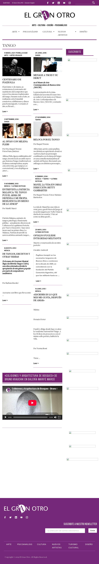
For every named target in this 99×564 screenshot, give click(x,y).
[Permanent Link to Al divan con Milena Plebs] (16, 131)
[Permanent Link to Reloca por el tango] (47, 129)
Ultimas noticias (19, 186)
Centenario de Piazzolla (11, 81)
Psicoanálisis (30, 31)
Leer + (5, 111)
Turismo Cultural (73, 546)
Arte (13, 32)
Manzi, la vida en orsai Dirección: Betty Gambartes (47, 187)
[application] (32, 403)
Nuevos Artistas (61, 33)
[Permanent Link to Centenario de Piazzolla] (16, 66)
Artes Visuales (16, 55)
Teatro (38, 120)
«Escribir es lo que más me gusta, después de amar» (47, 297)
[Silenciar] (55, 417)
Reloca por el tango (46, 139)
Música (38, 179)
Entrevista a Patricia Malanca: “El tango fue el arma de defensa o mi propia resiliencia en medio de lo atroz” (16, 196)
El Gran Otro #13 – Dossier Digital (23, 3)
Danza (37, 55)
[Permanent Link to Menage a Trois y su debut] (47, 64)
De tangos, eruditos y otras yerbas (16, 255)
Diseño (83, 31)
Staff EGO (6, 3)
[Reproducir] (5, 417)
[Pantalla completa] (59, 417)
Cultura (46, 32)
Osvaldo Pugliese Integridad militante (47, 237)
